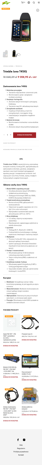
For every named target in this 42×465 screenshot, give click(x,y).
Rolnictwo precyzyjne (25, 149)
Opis (21, 159)
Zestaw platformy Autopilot (27, 408)
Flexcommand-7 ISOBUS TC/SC (27, 373)
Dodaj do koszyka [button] (10, 346)
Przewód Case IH (27, 334)
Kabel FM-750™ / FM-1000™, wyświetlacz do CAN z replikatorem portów (9, 337)
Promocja (19, 66)
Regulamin (21, 448)
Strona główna (8, 66)
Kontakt (21, 455)
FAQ (21, 445)
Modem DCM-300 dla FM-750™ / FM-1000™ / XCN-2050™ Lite (9, 369)
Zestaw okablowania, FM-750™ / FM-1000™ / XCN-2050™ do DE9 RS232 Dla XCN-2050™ (9, 411)
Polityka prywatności (21, 452)
